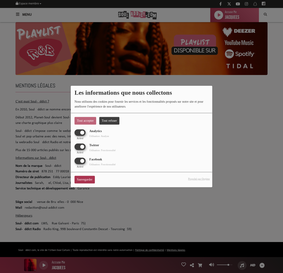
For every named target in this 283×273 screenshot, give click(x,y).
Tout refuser (109, 120)
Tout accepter (85, 120)
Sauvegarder (84, 179)
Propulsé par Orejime (199, 179)
